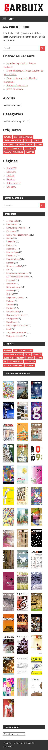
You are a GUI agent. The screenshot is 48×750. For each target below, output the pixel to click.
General (10, 262)
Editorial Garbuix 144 (17, 85)
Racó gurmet (12, 318)
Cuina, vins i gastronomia (18, 234)
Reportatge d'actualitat (16, 325)
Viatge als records (14, 336)
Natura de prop (13, 287)
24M (15, 137)
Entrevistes (11, 248)
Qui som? (11, 186)
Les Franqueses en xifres (17, 276)
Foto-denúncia (13, 259)
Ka (5, 148)
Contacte (11, 171)
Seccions (11, 179)
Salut (8, 329)
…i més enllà (12, 220)
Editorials (10, 241)
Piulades (10, 301)
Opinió (9, 294)
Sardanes (30, 152)
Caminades (11, 224)
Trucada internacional (16, 332)
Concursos (11, 231)
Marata (7, 152)
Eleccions (8, 144)
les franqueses (15, 148)
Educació (37, 141)
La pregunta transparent (17, 273)
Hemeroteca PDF (14, 266)
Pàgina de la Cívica (14, 297)
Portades (10, 308)
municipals (18, 152)
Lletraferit (30, 148)
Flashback (10, 255)
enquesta (19, 144)
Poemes (10, 304)
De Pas (28, 141)
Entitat (30, 144)
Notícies (10, 290)
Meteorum (11, 283)
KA (7, 269)
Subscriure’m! (14, 183)
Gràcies (10, 175)
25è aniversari (25, 137)
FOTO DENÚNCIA (15, 89)
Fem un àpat (12, 252)
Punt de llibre (12, 311)
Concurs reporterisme (16, 227)
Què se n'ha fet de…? (15, 315)
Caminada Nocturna (13, 141)
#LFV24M (7, 137)
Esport (39, 144)
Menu (11, 18)
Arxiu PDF (11, 168)
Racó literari (11, 322)
